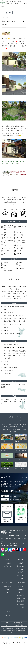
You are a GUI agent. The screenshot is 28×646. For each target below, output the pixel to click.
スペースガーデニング (12, 3)
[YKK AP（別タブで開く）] (8, 638)
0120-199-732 (11, 491)
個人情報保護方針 (18, 623)
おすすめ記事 (20, 607)
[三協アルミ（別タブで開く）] (5, 638)
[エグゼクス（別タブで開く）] (25, 638)
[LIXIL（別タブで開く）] (2, 638)
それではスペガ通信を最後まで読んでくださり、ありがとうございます (14, 163)
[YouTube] (13, 549)
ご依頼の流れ (20, 595)
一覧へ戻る (8, 13)
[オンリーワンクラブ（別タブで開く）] (23, 638)
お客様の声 (7, 592)
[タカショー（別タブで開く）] (11, 638)
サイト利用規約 (6, 625)
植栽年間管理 (20, 601)
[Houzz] (2, 554)
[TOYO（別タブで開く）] (16, 638)
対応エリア (21, 592)
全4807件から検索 (7, 566)
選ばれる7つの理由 (7, 586)
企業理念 (20, 563)
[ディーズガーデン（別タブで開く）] (19, 638)
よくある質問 (20, 604)
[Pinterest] (24, 549)
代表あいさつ (20, 566)
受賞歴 (7, 589)
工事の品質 (21, 589)
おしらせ (20, 578)
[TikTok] (17, 549)
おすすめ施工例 (7, 563)
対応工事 (20, 586)
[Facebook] (20, 549)
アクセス (7, 615)
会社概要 (20, 569)
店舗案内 (20, 572)
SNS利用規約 (15, 625)
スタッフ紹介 (20, 575)
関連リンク (8, 623)
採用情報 (23, 625)
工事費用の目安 (21, 598)
